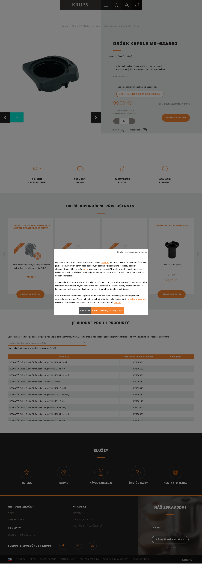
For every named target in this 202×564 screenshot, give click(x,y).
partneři (105, 262)
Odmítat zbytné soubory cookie (131, 252)
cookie (117, 302)
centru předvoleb (137, 299)
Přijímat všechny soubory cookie (107, 310)
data (85, 269)
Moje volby (85, 310)
